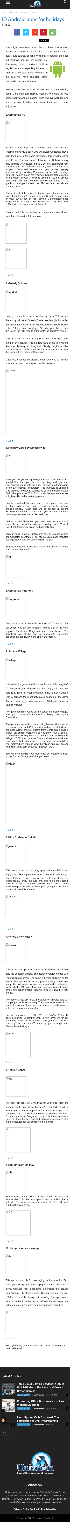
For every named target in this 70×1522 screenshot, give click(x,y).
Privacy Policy (21, 1509)
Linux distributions (18, 12)
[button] (65, 4)
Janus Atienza (38, 1395)
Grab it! (9, 275)
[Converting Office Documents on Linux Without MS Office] (8, 1405)
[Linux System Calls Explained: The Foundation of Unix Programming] (8, 1421)
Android (33, 12)
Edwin (7, 25)
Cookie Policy (38, 1509)
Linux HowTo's (23, 1395)
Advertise (51, 1509)
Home (4, 12)
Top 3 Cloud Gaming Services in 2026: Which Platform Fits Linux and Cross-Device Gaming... (40, 1387)
